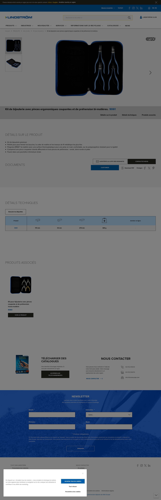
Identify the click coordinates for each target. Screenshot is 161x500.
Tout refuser (73, 486)
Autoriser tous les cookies (73, 481)
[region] (45, 482)
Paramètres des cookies (73, 492)
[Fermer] (82, 473)
